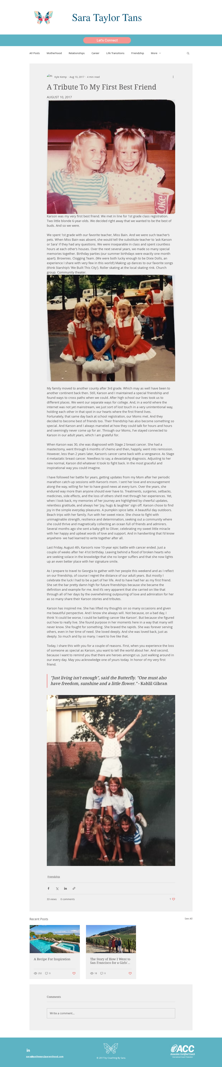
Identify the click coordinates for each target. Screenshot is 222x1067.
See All (189, 918)
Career (95, 53)
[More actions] (173, 77)
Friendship (137, 53)
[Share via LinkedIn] (65, 888)
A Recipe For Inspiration (52, 959)
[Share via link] (74, 888)
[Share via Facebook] (48, 888)
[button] (188, 53)
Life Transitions (115, 53)
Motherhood (54, 53)
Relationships (77, 53)
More (154, 53)
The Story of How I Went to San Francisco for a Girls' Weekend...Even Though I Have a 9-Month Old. (110, 961)
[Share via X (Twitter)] (57, 888)
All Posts (34, 53)
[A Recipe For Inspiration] (55, 939)
